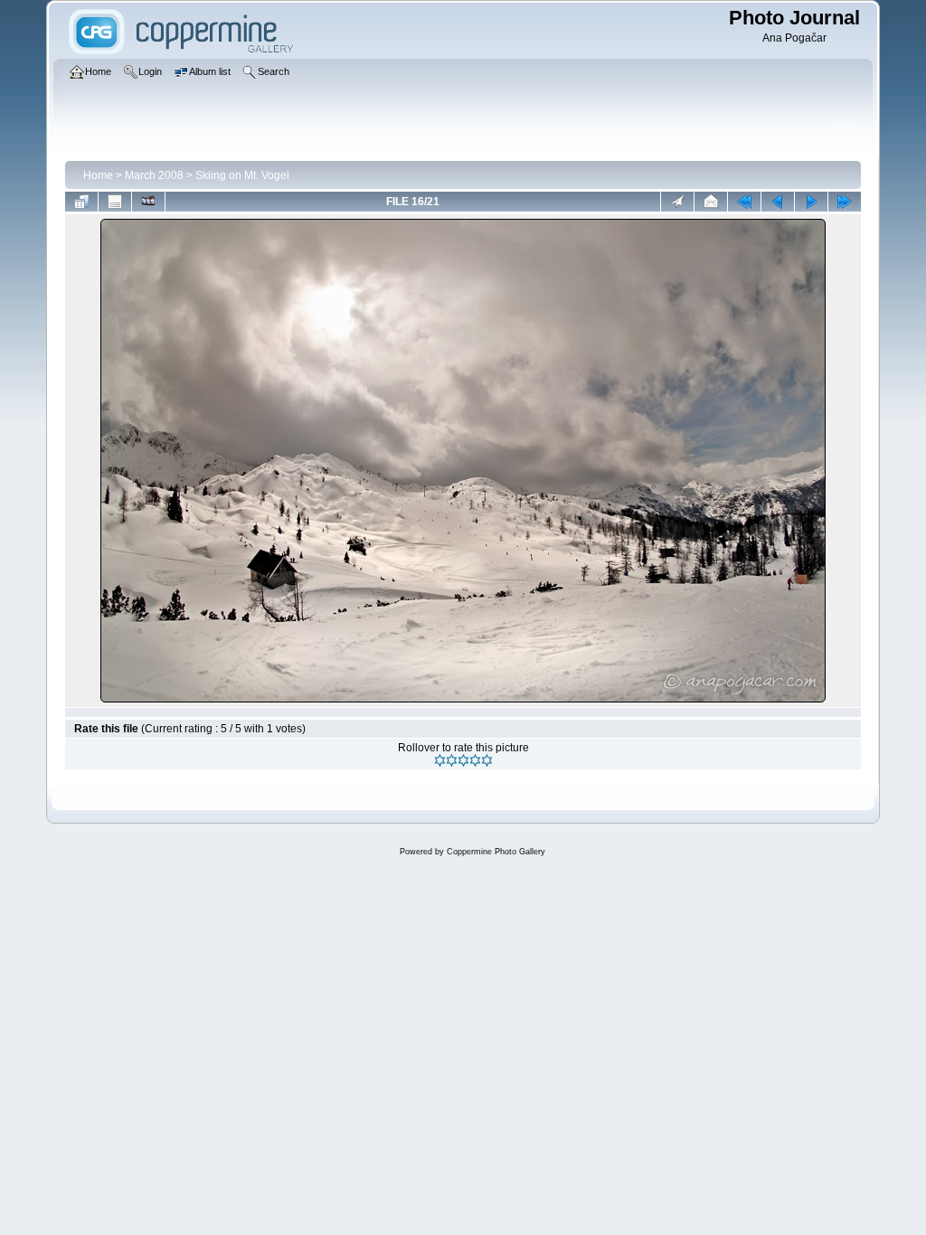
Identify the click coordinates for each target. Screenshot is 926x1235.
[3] (463, 760)
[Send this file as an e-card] (710, 202)
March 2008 (154, 175)
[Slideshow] (148, 202)
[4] (475, 760)
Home (98, 175)
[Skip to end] (844, 202)
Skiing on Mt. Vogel (242, 175)
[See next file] (811, 202)
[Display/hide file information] (115, 202)
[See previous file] (777, 202)
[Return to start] (744, 202)
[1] (440, 760)
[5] (487, 760)
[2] (452, 760)
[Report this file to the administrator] (677, 202)
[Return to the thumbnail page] (81, 202)
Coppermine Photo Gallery (496, 851)
